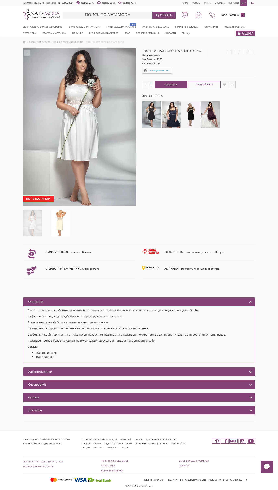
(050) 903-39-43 (108, 3)
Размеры (196, 3)
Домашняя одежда (186, 26)
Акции (86, 447)
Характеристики (40, 372)
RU (243, 3)
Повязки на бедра (234, 26)
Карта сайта (178, 443)
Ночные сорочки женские (68, 42)
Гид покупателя (114, 443)
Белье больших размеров (103, 33)
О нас (185, 3)
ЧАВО (129, 443)
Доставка (220, 3)
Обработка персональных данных (228, 479)
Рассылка (98, 447)
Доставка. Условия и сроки (161, 439)
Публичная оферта (153, 479)
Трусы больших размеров (121, 26)
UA (252, 3)
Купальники (211, 26)
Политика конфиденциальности (187, 479)
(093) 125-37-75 (87, 3)
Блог (127, 33)
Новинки (184, 465)
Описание (35, 302)
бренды (186, 33)
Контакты (234, 3)
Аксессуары (29, 33)
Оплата (207, 3)
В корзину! (171, 84)
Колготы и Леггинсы (54, 33)
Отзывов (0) (37, 384)
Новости (170, 33)
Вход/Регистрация (118, 447)
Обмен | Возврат (92, 443)
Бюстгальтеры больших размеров (42, 26)
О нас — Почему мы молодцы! (100, 439)
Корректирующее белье (155, 26)
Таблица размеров (158, 70)
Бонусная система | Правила (152, 443)
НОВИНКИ (77, 33)
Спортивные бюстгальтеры (84, 26)
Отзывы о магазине (147, 33)
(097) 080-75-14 (129, 3)
